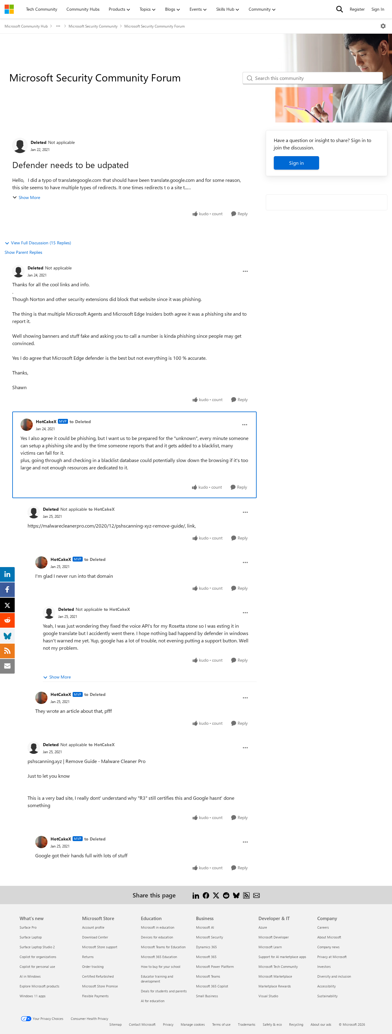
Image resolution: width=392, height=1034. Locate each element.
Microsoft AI (205, 927)
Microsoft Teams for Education (163, 947)
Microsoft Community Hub (26, 26)
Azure (262, 927)
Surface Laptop (31, 937)
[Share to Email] (256, 895)
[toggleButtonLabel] (383, 26)
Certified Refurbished (98, 976)
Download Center (95, 937)
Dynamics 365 (206, 947)
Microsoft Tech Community (278, 966)
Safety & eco (272, 1024)
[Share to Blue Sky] (236, 895)
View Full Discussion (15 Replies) (41, 243)
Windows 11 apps (33, 996)
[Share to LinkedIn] (196, 895)
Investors (324, 966)
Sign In (377, 9)
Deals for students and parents (164, 991)
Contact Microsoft (142, 1024)
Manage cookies (193, 1024)
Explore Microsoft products (39, 986)
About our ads (321, 1024)
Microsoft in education (157, 927)
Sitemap (115, 1024)
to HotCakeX (102, 509)
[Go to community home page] (9, 9)
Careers (323, 927)
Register (357, 9)
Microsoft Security (209, 937)
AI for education (152, 1000)
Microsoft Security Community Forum (154, 26)
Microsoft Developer (273, 937)
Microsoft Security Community (93, 26)
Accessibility (326, 986)
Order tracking (93, 966)
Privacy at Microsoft (332, 956)
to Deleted (80, 421)
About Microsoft (329, 937)
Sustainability (327, 996)
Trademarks (246, 1024)
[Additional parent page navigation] (58, 26)
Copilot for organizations (38, 956)
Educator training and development (157, 978)
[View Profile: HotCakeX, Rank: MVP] (27, 425)
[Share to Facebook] (206, 895)
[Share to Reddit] (226, 895)
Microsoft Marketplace (275, 976)
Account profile (93, 927)
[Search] (339, 9)
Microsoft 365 (206, 956)
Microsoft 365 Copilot (212, 986)
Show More (29, 197)
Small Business (207, 996)
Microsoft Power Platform (215, 966)
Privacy (168, 1024)
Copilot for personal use (37, 966)
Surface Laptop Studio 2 (37, 947)
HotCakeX (46, 421)
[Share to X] (216, 895)
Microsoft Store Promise (100, 986)
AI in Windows (30, 976)
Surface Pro (28, 927)
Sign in (296, 163)
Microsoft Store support (99, 947)
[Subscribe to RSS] (246, 895)
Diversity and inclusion (334, 976)
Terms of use (221, 1024)
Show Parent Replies (23, 252)
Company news (328, 947)
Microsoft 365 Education (159, 956)
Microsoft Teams (208, 976)
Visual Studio (268, 996)
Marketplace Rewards (274, 986)
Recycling (296, 1024)
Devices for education (157, 937)
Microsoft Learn (270, 947)
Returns (88, 956)
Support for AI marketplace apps (282, 956)
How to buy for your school (160, 966)
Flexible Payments (95, 996)
